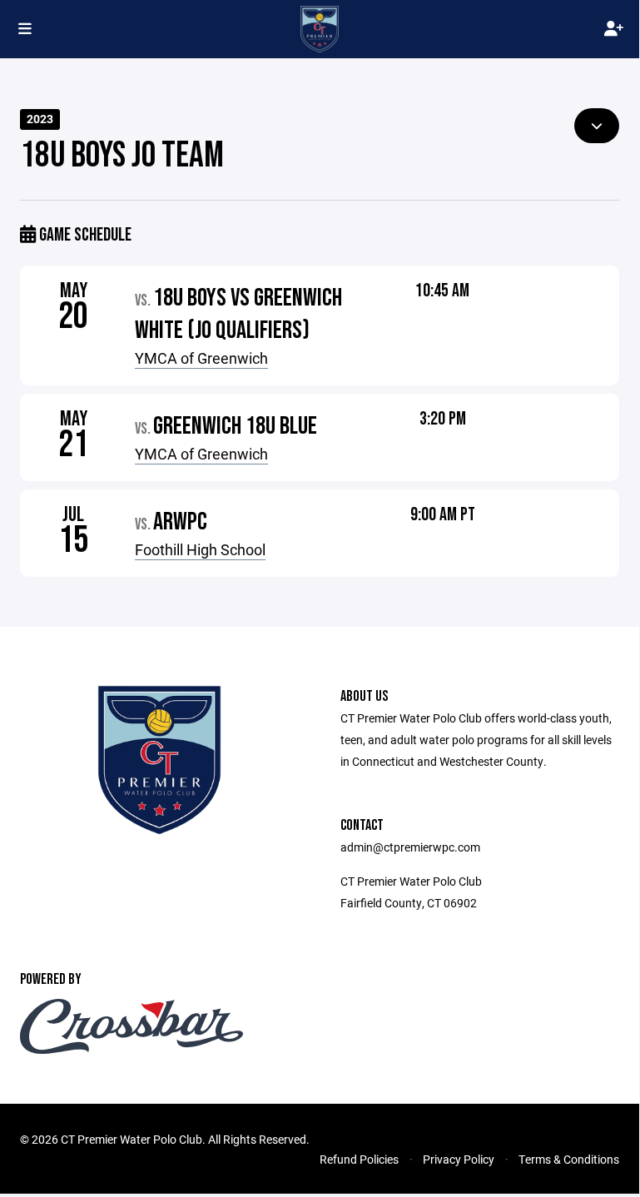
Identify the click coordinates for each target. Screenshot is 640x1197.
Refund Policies (359, 1159)
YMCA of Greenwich (201, 358)
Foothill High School (200, 549)
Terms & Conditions (568, 1159)
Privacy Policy (458, 1159)
